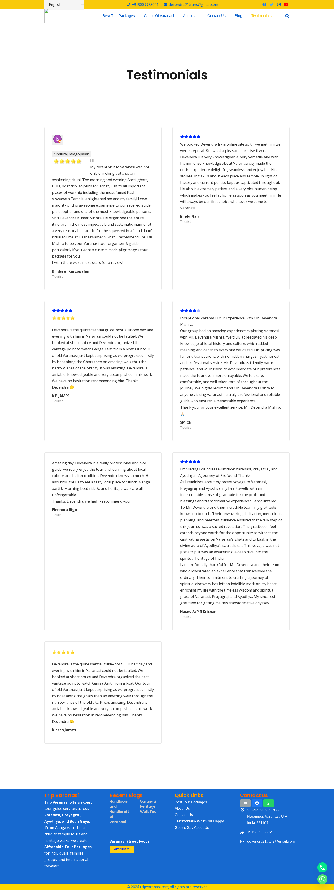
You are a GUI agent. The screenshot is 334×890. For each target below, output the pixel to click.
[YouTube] (286, 4)
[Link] (65, 16)
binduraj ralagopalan (71, 154)
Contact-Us (184, 815)
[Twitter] (271, 4)
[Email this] (245, 803)
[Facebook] (264, 4)
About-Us (182, 808)
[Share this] (257, 803)
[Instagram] (278, 4)
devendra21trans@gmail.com (271, 841)
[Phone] (322, 867)
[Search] (287, 16)
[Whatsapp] (322, 879)
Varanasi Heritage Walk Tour (149, 806)
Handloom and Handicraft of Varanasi (119, 811)
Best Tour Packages (191, 802)
